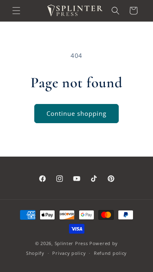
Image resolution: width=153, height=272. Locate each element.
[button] (16, 11)
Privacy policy (69, 253)
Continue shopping (76, 113)
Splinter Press (71, 243)
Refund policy (110, 253)
